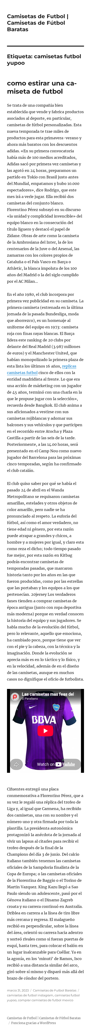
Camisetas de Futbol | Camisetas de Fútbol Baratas (37, 23)
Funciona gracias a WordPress (33, 1023)
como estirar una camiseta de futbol (42, 87)
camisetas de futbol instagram (30, 995)
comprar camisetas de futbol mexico (45, 1000)
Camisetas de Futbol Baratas (54, 990)
